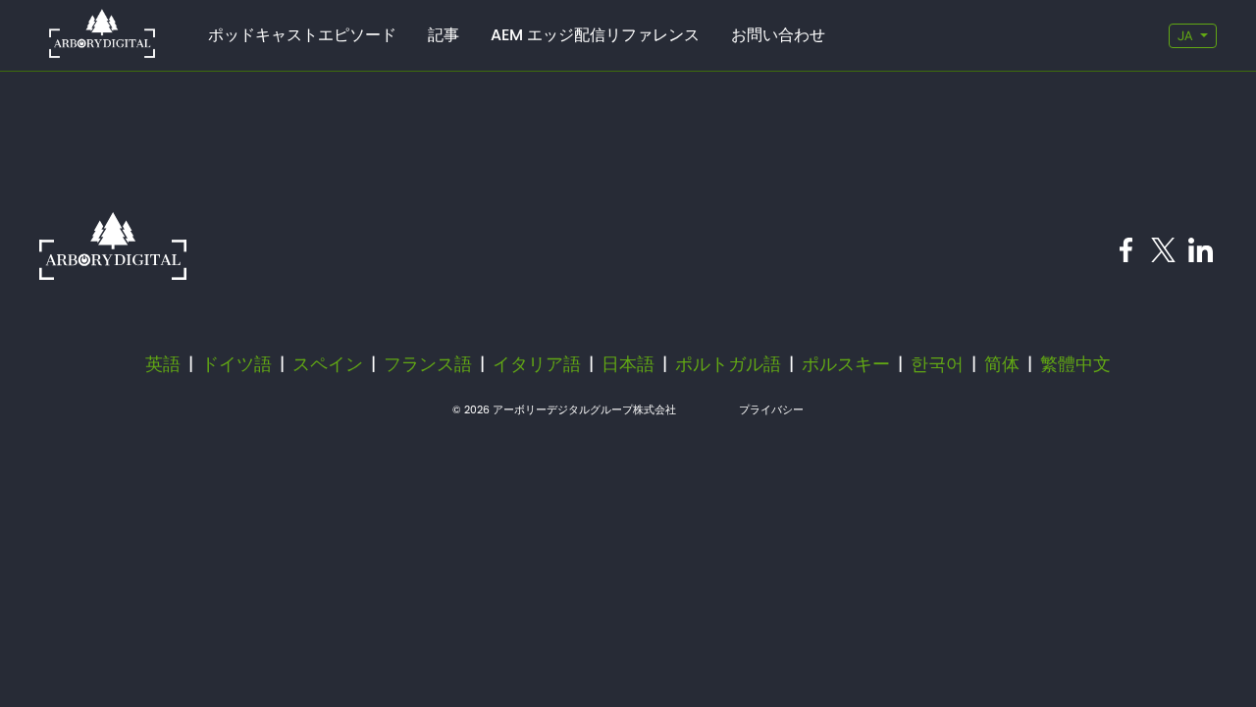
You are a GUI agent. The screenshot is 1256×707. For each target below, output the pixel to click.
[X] (1163, 256)
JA (1185, 35)
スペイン (327, 364)
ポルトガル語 (728, 364)
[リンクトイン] (1200, 256)
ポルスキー (846, 364)
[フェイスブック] (1126, 256)
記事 (443, 35)
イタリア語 (537, 364)
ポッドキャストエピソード (302, 35)
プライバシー (771, 410)
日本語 (628, 364)
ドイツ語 (236, 364)
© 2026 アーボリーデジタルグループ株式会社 (564, 410)
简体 (1002, 364)
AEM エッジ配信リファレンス (595, 35)
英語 (163, 364)
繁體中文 (1075, 364)
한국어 (937, 364)
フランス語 (428, 364)
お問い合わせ (778, 35)
